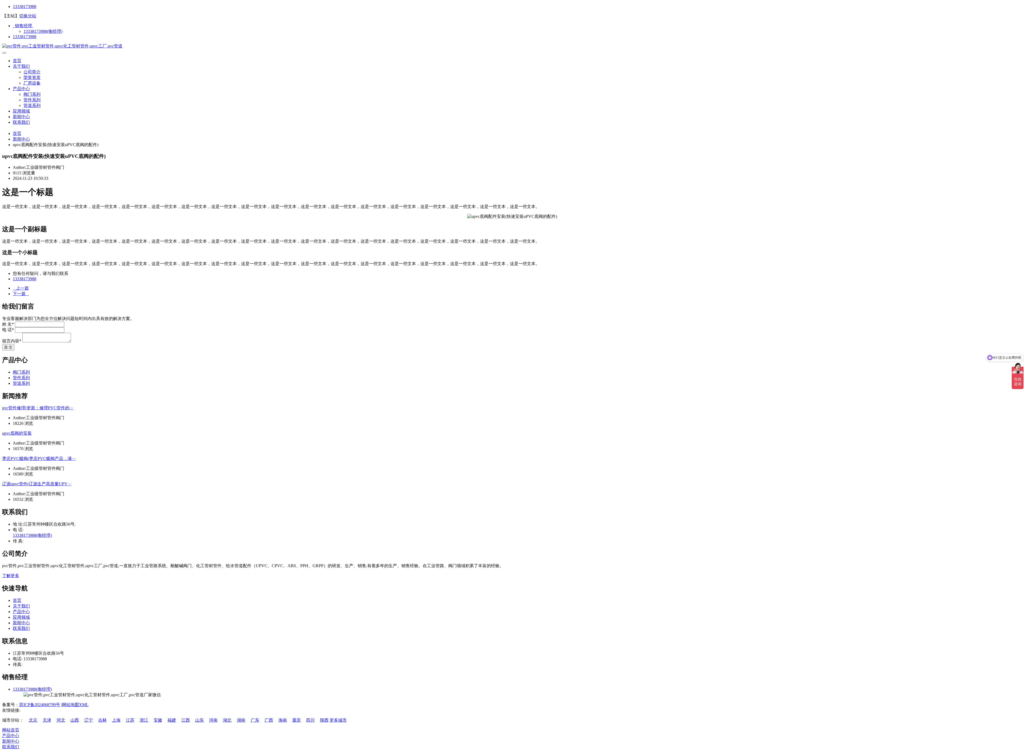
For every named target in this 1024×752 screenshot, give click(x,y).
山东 (199, 720)
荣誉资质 (32, 77)
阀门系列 (32, 94)
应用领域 (21, 111)
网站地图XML (75, 704)
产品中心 (21, 88)
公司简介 (32, 72)
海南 (282, 720)
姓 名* (8, 324)
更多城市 (338, 720)
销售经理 (23, 25)
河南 (213, 720)
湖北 (227, 720)
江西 (185, 720)
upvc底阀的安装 (17, 433)
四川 (310, 720)
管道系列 (32, 105)
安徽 (158, 720)
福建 (171, 720)
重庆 (296, 720)
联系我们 (21, 122)
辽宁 (88, 720)
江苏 (130, 720)
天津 (47, 720)
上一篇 (21, 288)
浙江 (144, 720)
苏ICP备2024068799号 (39, 704)
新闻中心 (21, 116)
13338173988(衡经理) (42, 31)
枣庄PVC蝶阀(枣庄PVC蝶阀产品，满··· (39, 458)
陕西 (324, 720)
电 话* (8, 329)
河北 (61, 720)
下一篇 (21, 293)
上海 (116, 720)
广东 (255, 720)
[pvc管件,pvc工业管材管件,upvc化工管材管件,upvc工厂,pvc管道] (62, 46)
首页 (17, 60)
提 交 (8, 347)
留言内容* (11, 341)
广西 (269, 720)
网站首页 (10, 730)
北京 (33, 720)
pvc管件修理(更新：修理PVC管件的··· (37, 408)
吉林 (102, 720)
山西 (74, 720)
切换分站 (27, 16)
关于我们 (21, 66)
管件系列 (32, 100)
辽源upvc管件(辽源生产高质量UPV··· (36, 484)
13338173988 (24, 6)
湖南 (241, 720)
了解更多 (10, 575)
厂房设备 (32, 83)
